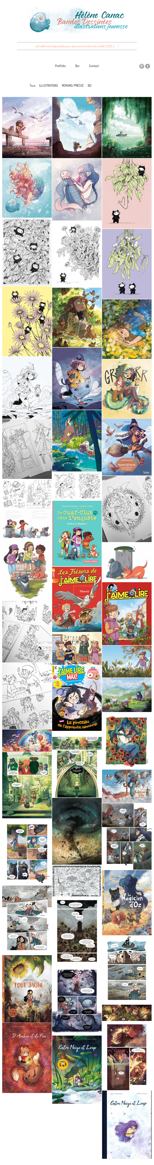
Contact (94, 66)
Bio (77, 66)
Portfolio (60, 66)
